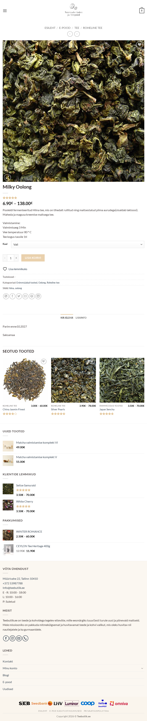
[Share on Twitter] (19, 296)
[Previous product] (77, 34)
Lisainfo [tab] (81, 317)
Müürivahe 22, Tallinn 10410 (20, 578)
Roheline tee (92, 27)
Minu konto (10, 668)
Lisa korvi (33, 257)
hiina (11, 288)
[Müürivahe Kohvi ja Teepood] (73, 10)
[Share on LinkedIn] (38, 296)
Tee (76, 27)
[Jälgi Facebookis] (6, 638)
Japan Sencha (106, 409)
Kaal (5, 244)
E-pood (64, 27)
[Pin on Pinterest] (32, 296)
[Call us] (25, 638)
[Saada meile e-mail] (19, 638)
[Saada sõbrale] (25, 296)
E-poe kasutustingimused (65, 711)
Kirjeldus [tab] (67, 317)
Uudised (8, 689)
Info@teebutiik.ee (14, 587)
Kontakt (8, 661)
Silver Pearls (58, 409)
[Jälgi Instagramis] (12, 638)
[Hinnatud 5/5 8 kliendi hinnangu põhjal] (73, 197)
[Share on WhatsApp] (6, 296)
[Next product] (70, 34)
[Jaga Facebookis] (12, 296)
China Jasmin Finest (14, 409)
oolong (18, 288)
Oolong (42, 282)
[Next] (144, 390)
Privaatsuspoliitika (96, 711)
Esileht (50, 27)
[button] (5, 10)
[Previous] (3, 390)
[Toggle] (142, 668)
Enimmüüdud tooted (26, 282)
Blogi (6, 675)
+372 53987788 (13, 583)
